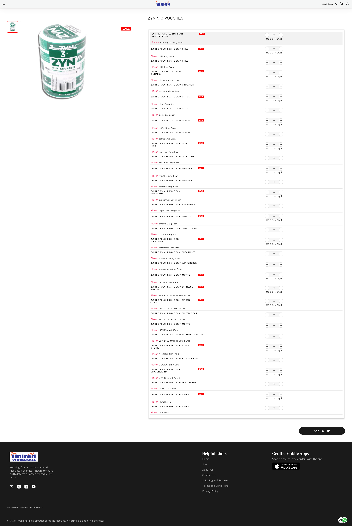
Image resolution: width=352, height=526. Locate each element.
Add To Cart (322, 431)
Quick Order (327, 3)
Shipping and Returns (215, 480)
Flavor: (156, 42)
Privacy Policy (210, 491)
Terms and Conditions (215, 485)
